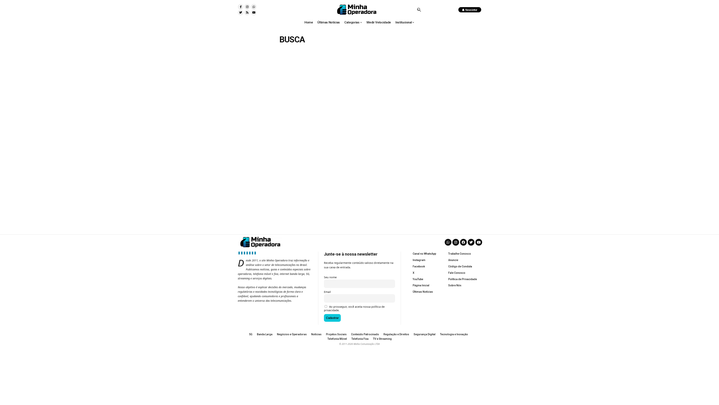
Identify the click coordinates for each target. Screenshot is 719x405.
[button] (419, 10)
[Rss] (247, 12)
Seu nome (330, 277)
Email (327, 292)
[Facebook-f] (240, 7)
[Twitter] (240, 12)
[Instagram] (247, 7)
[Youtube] (254, 12)
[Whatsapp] (254, 7)
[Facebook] (463, 242)
